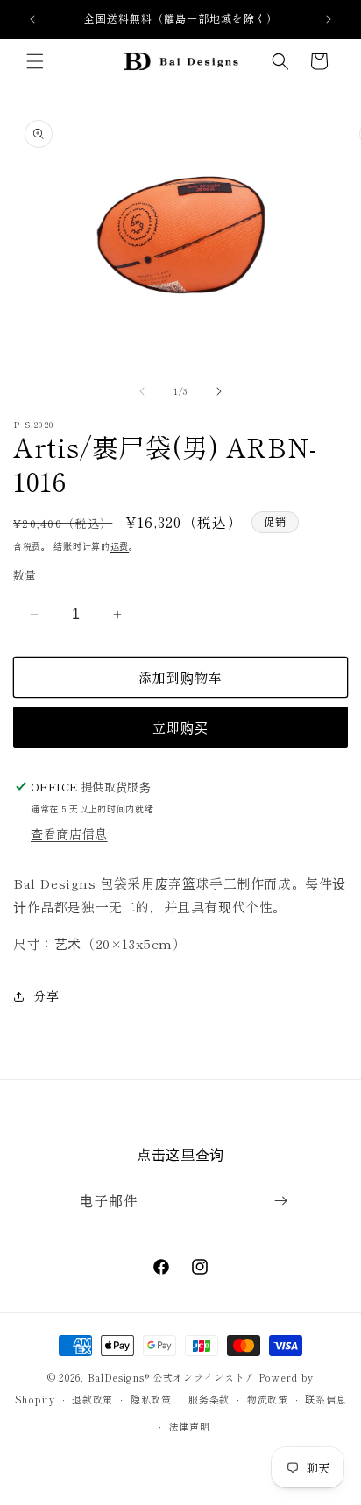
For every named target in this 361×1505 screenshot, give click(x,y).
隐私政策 (151, 1399)
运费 (119, 545)
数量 (25, 574)
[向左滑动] (142, 391)
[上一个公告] (32, 19)
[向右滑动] (219, 391)
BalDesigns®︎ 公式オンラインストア (171, 1377)
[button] (35, 61)
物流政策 (267, 1399)
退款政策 (92, 1399)
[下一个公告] (328, 19)
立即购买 (180, 727)
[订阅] (280, 1200)
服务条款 (209, 1399)
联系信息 (325, 1399)
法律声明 (188, 1426)
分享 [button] (46, 995)
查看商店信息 (69, 833)
